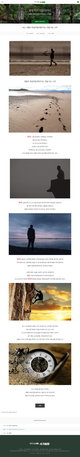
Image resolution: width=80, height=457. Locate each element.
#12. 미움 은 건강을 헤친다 (12, 425)
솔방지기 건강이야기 (40, 21)
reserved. (47, 453)
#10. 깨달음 (9, 433)
